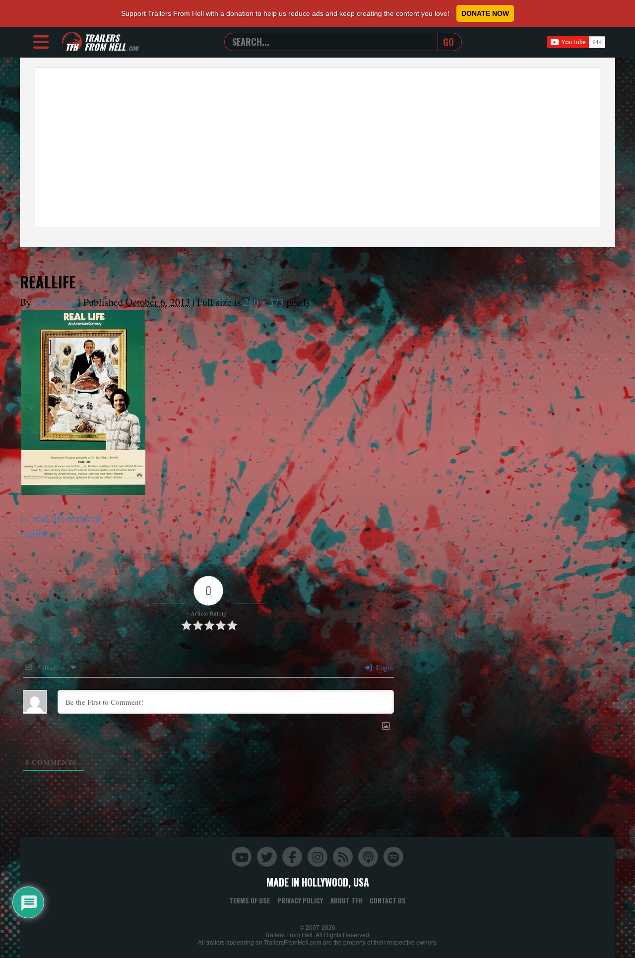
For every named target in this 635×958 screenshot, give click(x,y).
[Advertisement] (317, 147)
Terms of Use (249, 900)
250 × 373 (264, 302)
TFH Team (55, 302)
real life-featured (67, 518)
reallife (34, 533)
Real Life (46, 254)
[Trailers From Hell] (72, 42)
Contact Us (388, 900)
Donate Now (485, 13)
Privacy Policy (300, 900)
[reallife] (83, 402)
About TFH (346, 900)
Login (383, 667)
